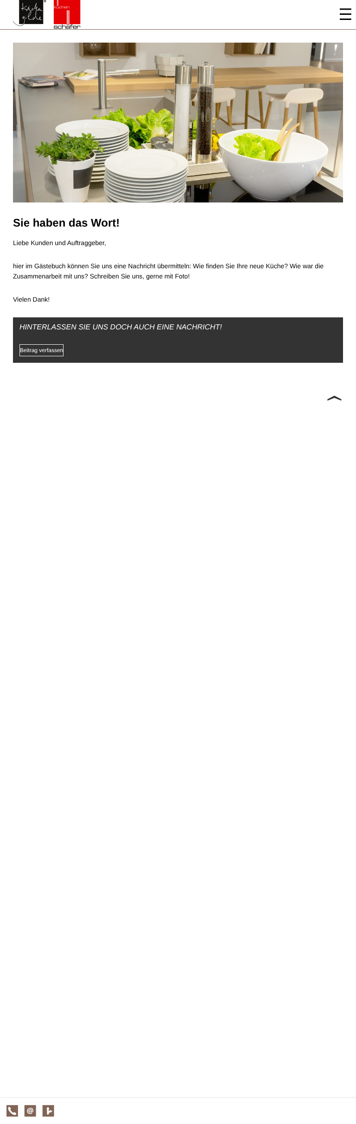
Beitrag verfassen (41, 350)
